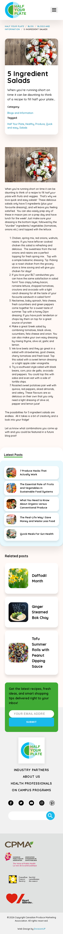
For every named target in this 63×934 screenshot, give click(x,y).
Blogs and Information (20, 113)
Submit (31, 722)
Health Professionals (31, 783)
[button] (54, 10)
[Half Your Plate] (15, 10)
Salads (23, 127)
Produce (40, 124)
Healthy (29, 124)
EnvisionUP (40, 929)
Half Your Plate (15, 124)
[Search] (50, 815)
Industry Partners (31, 770)
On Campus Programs (31, 790)
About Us (31, 776)
